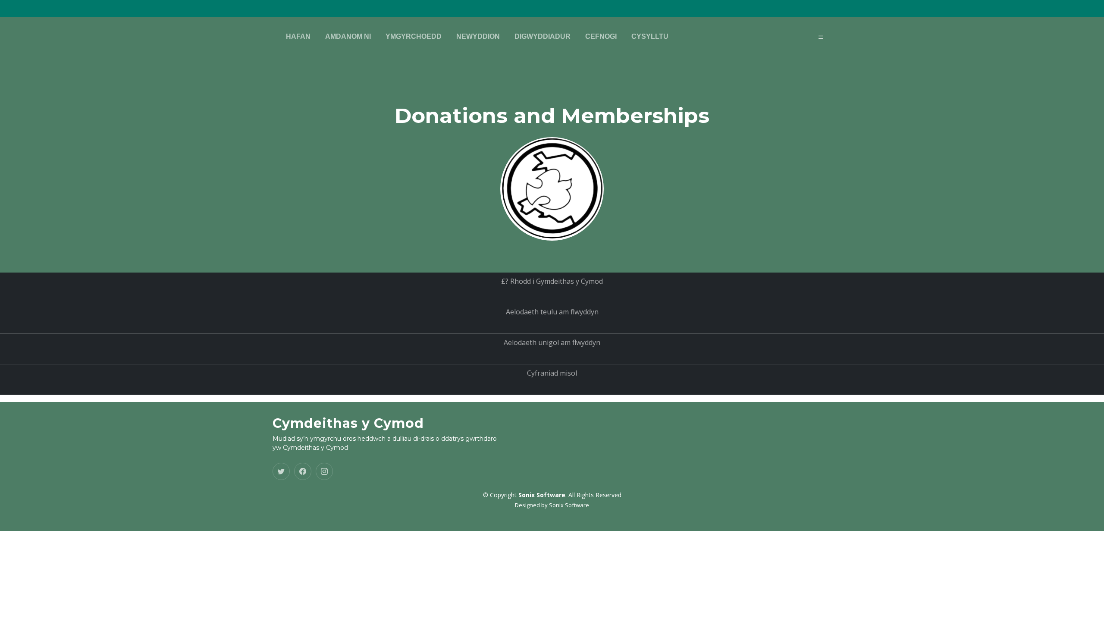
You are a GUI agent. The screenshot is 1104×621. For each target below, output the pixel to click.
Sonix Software (569, 505)
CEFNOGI (601, 36)
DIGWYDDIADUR (542, 36)
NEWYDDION (478, 36)
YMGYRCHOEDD (414, 36)
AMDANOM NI (348, 36)
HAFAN (298, 36)
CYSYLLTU (649, 36)
